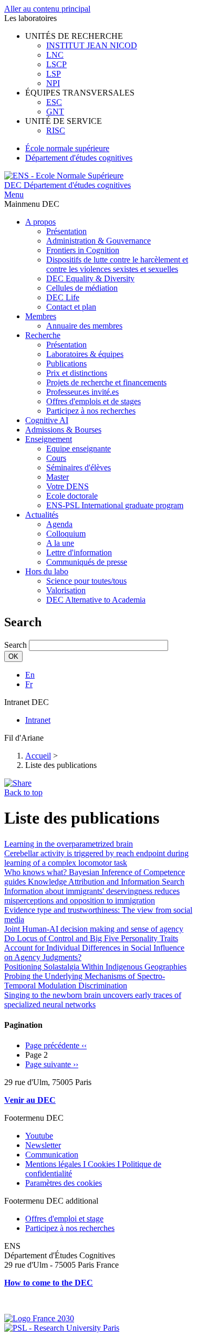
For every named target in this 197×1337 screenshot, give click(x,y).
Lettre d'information (79, 552)
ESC (54, 102)
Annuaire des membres (84, 325)
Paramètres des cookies (63, 1182)
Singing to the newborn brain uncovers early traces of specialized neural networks (92, 1000)
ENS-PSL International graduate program (114, 505)
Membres (40, 316)
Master (57, 476)
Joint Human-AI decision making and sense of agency (93, 928)
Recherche (42, 335)
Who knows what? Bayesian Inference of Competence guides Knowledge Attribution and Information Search (94, 877)
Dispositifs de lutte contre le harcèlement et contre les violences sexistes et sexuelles (117, 264)
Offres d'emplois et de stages (93, 401)
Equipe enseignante (78, 448)
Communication (51, 1154)
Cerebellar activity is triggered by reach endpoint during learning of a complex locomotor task (96, 858)
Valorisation (66, 590)
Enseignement (48, 439)
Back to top (23, 792)
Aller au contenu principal (47, 8)
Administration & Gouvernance (98, 240)
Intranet (37, 719)
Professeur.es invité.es (82, 391)
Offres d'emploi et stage (64, 1218)
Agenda (59, 524)
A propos (40, 221)
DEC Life (62, 297)
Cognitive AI (46, 420)
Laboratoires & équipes (84, 354)
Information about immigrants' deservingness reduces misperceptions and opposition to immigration (92, 896)
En (30, 674)
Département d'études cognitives (78, 157)
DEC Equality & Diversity (90, 278)
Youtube (39, 1135)
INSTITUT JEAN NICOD (91, 45)
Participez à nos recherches (91, 410)
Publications (66, 363)
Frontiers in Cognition (82, 250)
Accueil (38, 755)
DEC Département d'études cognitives (67, 185)
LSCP (56, 64)
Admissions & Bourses (63, 429)
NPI (53, 83)
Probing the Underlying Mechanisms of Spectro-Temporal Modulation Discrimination (84, 981)
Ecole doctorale (72, 495)
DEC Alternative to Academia (96, 599)
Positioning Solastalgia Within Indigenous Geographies (95, 966)
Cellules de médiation (82, 287)
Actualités (41, 514)
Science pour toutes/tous (86, 580)
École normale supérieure (67, 148)
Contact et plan (71, 306)
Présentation (66, 231)
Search (15, 644)
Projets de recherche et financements (106, 382)
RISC (55, 130)
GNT (55, 111)
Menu (14, 194)
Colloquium (66, 533)
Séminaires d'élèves (78, 467)
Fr (29, 684)
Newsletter (43, 1145)
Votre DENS (67, 486)
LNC (55, 54)
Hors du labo (46, 571)
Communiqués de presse (86, 561)
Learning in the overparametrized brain (68, 843)
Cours (56, 458)
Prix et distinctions (76, 373)
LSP (53, 73)
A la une (60, 543)
